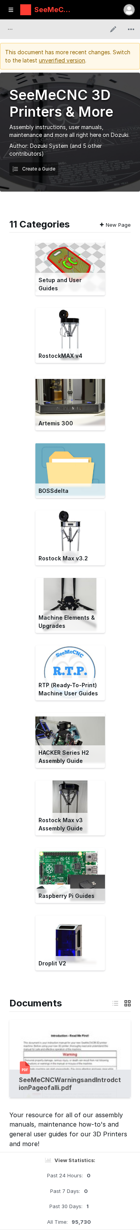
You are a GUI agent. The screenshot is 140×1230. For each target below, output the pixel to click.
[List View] (115, 1003)
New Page (118, 225)
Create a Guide (38, 169)
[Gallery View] (127, 1003)
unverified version (62, 60)
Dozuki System (49, 145)
